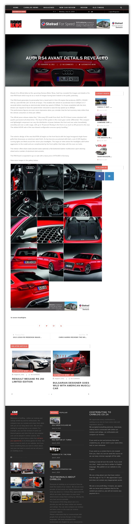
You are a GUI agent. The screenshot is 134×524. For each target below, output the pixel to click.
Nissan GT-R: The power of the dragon (39, 11)
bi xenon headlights (18, 317)
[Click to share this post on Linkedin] (61, 326)
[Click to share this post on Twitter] (46, 326)
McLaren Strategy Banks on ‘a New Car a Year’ (73, 469)
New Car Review (67, 7)
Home (15, 7)
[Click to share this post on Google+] (54, 326)
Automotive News (88, 64)
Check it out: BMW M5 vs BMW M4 (112, 107)
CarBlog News (31, 7)
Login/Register (114, 12)
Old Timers (98, 7)
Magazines (49, 7)
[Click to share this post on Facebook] (39, 326)
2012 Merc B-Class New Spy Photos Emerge (71, 425)
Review (84, 7)
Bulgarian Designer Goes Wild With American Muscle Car (40, 386)
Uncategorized (18, 11)
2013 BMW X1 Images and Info (78, 384)
